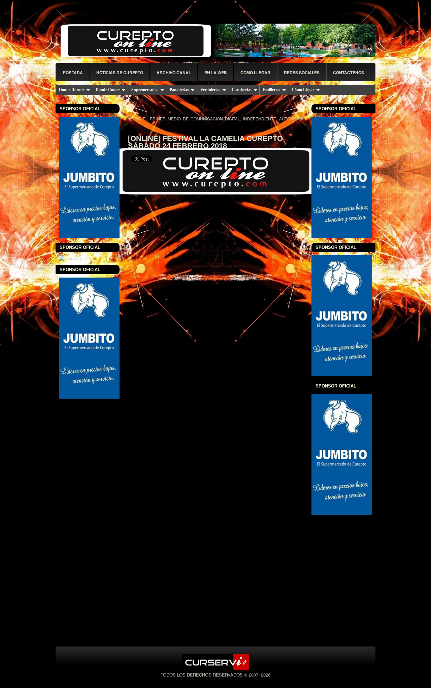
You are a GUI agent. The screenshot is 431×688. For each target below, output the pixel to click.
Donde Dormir (71, 89)
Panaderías (179, 89)
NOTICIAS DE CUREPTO (119, 72)
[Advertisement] (215, 334)
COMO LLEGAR (255, 72)
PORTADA (73, 72)
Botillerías (271, 89)
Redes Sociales (302, 72)
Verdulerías (210, 89)
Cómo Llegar (303, 89)
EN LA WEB (215, 72)
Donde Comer (108, 89)
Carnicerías (242, 89)
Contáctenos (348, 72)
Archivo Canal (174, 72)
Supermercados (144, 89)
